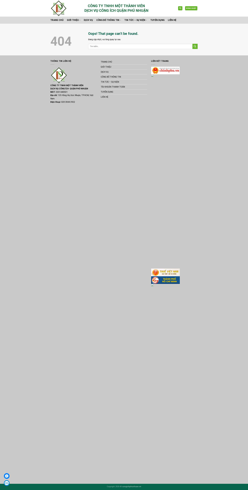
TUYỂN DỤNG (157, 20)
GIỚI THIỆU (73, 20)
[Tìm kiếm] (180, 8)
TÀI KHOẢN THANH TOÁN (113, 87)
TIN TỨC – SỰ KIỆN (134, 20)
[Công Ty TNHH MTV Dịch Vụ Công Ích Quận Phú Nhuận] (65, 8)
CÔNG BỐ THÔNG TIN (107, 20)
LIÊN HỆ (172, 20)
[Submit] (195, 46)
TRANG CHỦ (57, 20)
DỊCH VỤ (88, 20)
